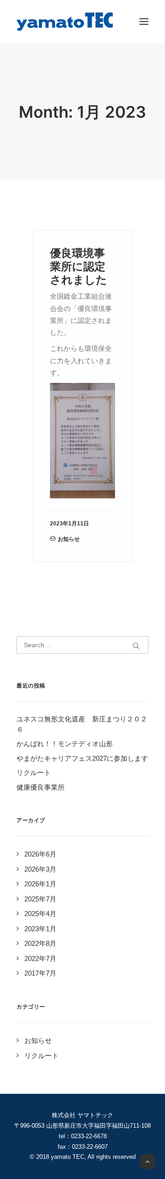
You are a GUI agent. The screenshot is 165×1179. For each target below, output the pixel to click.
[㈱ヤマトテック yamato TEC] (64, 21)
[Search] (82, 645)
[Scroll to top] (147, 1161)
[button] (144, 21)
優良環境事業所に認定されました (78, 266)
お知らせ (69, 539)
